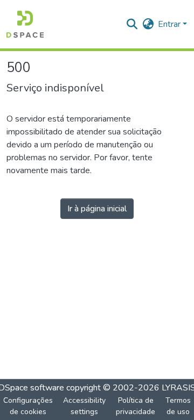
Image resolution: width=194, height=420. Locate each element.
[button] (25, 24)
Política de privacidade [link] (135, 406)
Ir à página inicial (97, 209)
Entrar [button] (170, 24)
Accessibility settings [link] (84, 406)
